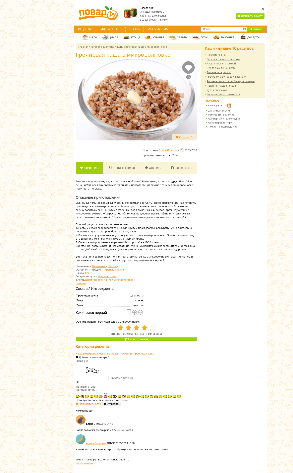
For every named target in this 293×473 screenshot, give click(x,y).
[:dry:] (87, 396)
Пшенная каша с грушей (222, 85)
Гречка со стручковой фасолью (226, 76)
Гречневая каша (144, 353)
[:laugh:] (119, 396)
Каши (88, 273)
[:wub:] (105, 395)
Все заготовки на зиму (154, 19)
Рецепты (85, 29)
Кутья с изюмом (217, 90)
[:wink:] (147, 396)
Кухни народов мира (220, 122)
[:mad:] (110, 396)
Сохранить (91, 168)
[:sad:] (165, 396)
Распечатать (183, 168)
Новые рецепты (217, 105)
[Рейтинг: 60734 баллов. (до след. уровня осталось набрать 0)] (182, 150)
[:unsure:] (91, 396)
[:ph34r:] (115, 396)
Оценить (154, 168)
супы (204, 37)
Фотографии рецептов (221, 114)
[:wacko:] (161, 396)
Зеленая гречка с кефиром (223, 59)
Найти (256, 29)
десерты (253, 37)
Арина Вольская (96, 443)
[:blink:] (124, 396)
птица (135, 37)
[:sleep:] (129, 396)
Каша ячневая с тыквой (221, 63)
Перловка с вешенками (221, 68)
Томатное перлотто (219, 72)
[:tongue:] (138, 396)
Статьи (135, 29)
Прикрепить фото (90, 404)
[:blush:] (101, 396)
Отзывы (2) (186, 137)
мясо (93, 37)
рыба (114, 37)
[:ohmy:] (78, 396)
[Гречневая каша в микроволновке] (136, 99)
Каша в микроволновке (91, 353)
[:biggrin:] (82, 396)
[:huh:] (174, 396)
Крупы (109, 269)
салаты (182, 37)
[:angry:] (142, 396)
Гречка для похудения (120, 353)
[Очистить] (244, 29)
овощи (158, 37)
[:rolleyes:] (151, 396)
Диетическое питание (97, 279)
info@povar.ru (84, 463)
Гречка (119, 269)
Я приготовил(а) (123, 168)
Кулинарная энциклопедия (224, 118)
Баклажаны (159, 15)
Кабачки (145, 15)
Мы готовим (158, 29)
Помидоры (157, 11)
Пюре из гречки (216, 54)
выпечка (227, 37)
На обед (113, 266)
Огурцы (145, 11)
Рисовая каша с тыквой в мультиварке (231, 81)
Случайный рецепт (219, 110)
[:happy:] (170, 396)
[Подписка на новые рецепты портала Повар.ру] (229, 106)
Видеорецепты (110, 29)
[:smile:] (133, 396)
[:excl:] (156, 396)
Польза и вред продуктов (222, 126)
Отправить (112, 403)
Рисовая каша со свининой (223, 94)
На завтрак (99, 266)
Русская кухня (107, 276)
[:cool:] (96, 396)
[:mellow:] (179, 396)
